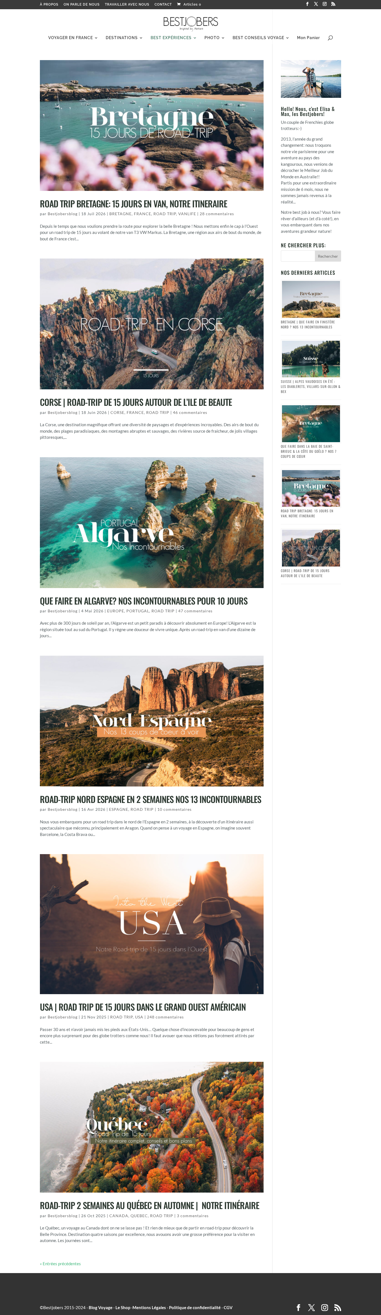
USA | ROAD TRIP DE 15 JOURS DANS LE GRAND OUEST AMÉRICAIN (143, 1006)
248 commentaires (165, 1017)
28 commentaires (217, 213)
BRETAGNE (120, 213)
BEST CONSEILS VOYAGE (258, 38)
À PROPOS (49, 4)
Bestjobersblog (63, 213)
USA (139, 1017)
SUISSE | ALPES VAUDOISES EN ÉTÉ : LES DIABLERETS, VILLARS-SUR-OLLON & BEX (311, 386)
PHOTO (212, 38)
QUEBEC (139, 1215)
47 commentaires (195, 610)
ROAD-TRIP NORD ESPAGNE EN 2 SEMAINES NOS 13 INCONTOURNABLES (150, 799)
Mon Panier (308, 38)
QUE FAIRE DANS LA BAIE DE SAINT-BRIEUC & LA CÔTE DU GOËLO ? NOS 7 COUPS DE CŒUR (309, 451)
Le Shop (122, 1307)
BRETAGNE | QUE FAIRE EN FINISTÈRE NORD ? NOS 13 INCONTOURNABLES (308, 324)
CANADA (118, 1215)
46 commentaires (190, 412)
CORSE (117, 412)
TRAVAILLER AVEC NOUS (127, 4)
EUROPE (115, 610)
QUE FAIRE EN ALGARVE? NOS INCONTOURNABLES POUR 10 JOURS (143, 600)
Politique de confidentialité (195, 1307)
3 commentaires (193, 1215)
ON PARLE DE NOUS (82, 4)
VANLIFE (187, 213)
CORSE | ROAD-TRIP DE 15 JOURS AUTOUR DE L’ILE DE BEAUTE (136, 401)
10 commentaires (174, 809)
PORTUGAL (137, 610)
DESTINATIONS (122, 38)
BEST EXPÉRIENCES (171, 38)
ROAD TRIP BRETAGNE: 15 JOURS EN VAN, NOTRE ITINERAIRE (133, 203)
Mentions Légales (149, 1307)
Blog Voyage (100, 1307)
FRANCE (142, 213)
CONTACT (163, 4)
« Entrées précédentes (60, 1263)
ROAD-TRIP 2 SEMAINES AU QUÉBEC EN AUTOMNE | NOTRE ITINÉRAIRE (149, 1205)
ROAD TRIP (164, 213)
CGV (228, 1307)
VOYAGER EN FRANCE (70, 38)
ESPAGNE (118, 809)
